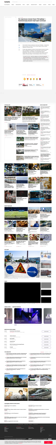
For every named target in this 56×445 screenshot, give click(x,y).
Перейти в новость (38, 303)
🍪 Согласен (48, 442)
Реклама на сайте (20, 424)
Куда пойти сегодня (31, 428)
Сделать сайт (26, 424)
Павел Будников (26, 22)
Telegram (41, 428)
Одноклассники (42, 429)
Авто (5, 429)
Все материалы (7, 4)
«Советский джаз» (13, 335)
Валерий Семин (12, 341)
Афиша (13, 4)
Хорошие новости (34, 4)
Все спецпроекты (18, 427)
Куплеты (44, 4)
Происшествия (18, 4)
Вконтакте (41, 427)
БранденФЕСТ (12, 338)
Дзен (41, 431)
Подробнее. (21, 443)
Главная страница (30, 427)
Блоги (24, 4)
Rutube (41, 430)
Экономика (6, 431)
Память (49, 4)
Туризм (28, 4)
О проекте (30, 424)
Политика (5, 430)
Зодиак (40, 4)
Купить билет (46, 331)
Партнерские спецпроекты (20, 428)
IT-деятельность (35, 424)
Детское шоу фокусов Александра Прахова (17, 344)
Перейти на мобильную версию (8, 436)
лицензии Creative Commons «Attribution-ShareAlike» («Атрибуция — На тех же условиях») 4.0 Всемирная (40, 439)
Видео (53, 4)
